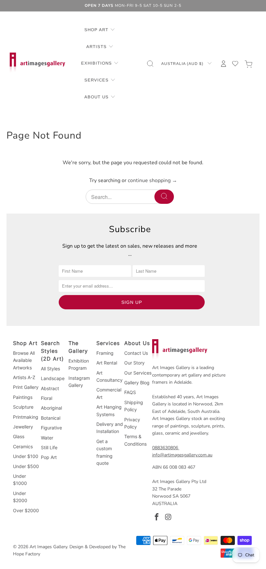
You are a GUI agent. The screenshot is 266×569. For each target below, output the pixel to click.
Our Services (137, 373)
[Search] (164, 197)
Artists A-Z (24, 377)
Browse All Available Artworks (24, 360)
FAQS (130, 392)
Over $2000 (26, 510)
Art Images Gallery (48, 547)
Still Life (49, 447)
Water (47, 437)
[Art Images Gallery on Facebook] (157, 517)
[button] (99, 30)
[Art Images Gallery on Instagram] (168, 517)
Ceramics (23, 446)
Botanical (50, 418)
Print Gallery (26, 387)
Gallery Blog (137, 382)
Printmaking (25, 417)
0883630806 (165, 448)
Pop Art (49, 457)
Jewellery (23, 426)
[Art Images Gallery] (37, 64)
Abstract (50, 388)
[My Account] (223, 64)
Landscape (53, 378)
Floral (46, 398)
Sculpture (23, 407)
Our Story (134, 362)
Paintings (22, 397)
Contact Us (136, 353)
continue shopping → (152, 180)
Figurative (51, 427)
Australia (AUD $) (183, 63)
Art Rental (106, 362)
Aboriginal (51, 408)
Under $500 (26, 466)
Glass (18, 436)
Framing (105, 353)
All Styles (50, 368)
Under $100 (25, 456)
